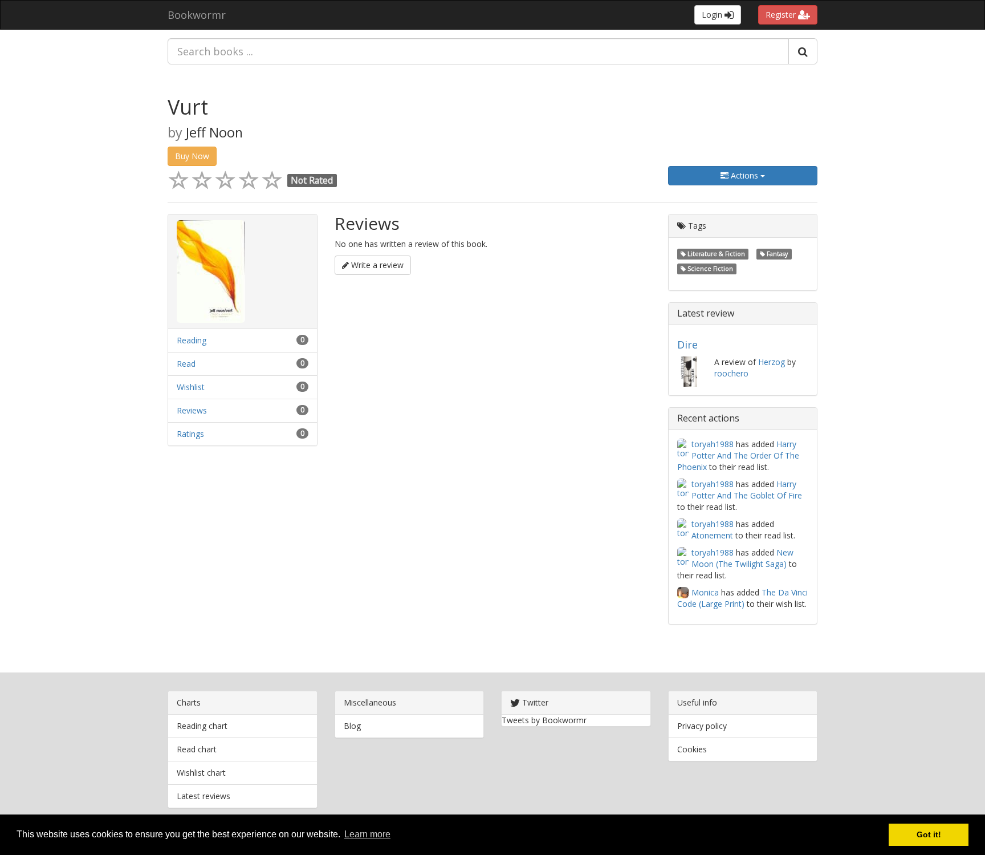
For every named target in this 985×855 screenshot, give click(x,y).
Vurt (188, 107)
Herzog (771, 361)
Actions (744, 175)
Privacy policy (702, 725)
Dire (687, 344)
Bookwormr (197, 15)
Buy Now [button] (192, 156)
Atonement (712, 535)
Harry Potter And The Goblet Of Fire (746, 490)
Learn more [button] (367, 834)
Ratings (190, 433)
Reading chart (202, 725)
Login (713, 14)
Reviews (192, 410)
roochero (731, 373)
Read (186, 363)
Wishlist (191, 387)
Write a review (376, 265)
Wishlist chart (201, 772)
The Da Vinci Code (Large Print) (742, 598)
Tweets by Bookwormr (544, 720)
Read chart (197, 749)
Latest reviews (203, 796)
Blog (352, 725)
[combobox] (478, 51)
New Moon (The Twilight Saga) (742, 558)
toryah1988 (712, 444)
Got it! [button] (929, 834)
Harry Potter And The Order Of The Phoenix (738, 455)
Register (782, 14)
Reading (191, 340)
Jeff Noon (214, 132)
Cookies (692, 749)
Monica (705, 592)
